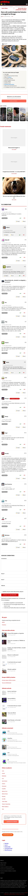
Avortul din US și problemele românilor (21, 9)
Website (3, 585)
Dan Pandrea (8, 484)
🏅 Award (18, 221)
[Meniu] (27, 4)
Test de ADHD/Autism (6, 682)
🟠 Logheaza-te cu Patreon (11, 821)
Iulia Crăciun (4, 781)
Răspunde (5, 218)
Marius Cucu (4, 791)
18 (12, 16)
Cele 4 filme (5, 8)
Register (7, 843)
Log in (6, 845)
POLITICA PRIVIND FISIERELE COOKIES (8, 870)
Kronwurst (4, 786)
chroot (26, 892)
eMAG (3, 622)
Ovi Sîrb (3, 798)
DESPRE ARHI (3, 864)
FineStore (4, 624)
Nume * (3, 573)
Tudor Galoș (4, 801)
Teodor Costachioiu (6, 804)
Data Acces (22, 894)
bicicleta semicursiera (9, 84)
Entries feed (7, 846)
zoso (3, 770)
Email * (2, 579)
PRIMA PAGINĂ (3, 862)
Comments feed (8, 848)
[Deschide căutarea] (4, 4)
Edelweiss (4, 775)
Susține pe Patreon (13, 100)
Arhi (3, 16)
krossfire (4, 788)
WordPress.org (8, 850)
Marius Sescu (5, 793)
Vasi (3, 809)
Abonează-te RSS (8, 834)
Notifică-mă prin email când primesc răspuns (13, 591)
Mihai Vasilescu (5, 806)
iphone (9, 77)
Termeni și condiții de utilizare (6, 866)
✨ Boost (23, 221)
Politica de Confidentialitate (9, 894)
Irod (3, 778)
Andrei (3, 773)
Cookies (17, 894)
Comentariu (4, 558)
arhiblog (4, 1)
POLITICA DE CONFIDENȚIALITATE (7, 868)
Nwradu (3, 796)
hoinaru (3, 783)
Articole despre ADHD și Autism (8, 680)
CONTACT (2, 872)
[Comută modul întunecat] (2, 4)
